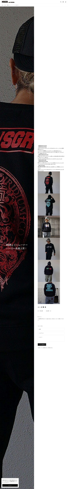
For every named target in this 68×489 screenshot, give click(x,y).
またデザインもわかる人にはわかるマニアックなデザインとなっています (50, 158)
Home (2, 5)
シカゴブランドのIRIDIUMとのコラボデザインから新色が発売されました (49, 150)
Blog (5, 5)
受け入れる (10, 485)
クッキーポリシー (6, 482)
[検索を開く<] (60, 1)
